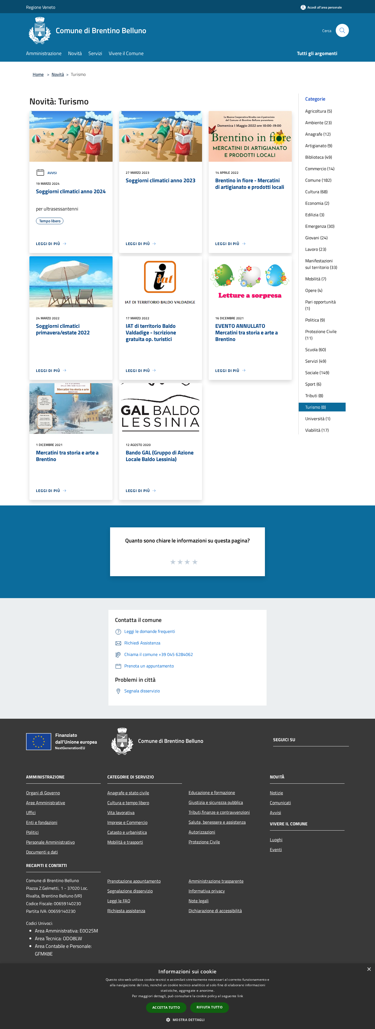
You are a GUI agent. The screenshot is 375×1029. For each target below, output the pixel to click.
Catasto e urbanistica (127, 832)
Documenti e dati (42, 852)
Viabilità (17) (317, 430)
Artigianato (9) (318, 145)
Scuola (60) (315, 349)
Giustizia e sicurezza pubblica (216, 802)
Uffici (31, 812)
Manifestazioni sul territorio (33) (321, 264)
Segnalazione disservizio (130, 891)
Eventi (276, 849)
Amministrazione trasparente (216, 881)
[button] (187, 1019)
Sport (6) (313, 384)
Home (38, 74)
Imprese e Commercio (127, 822)
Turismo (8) (315, 407)
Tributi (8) (314, 395)
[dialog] (187, 996)
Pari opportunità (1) (320, 305)
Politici (32, 832)
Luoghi (276, 839)
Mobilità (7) (315, 278)
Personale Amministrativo (50, 842)
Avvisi (52, 172)
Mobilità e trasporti (125, 842)
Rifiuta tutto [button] (210, 1007)
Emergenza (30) (319, 226)
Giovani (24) (316, 237)
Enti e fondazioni (41, 822)
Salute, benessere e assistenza (217, 822)
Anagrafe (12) (318, 134)
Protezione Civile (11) (321, 334)
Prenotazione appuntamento (134, 881)
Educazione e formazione (212, 792)
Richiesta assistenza (126, 910)
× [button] (369, 969)
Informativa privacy (207, 891)
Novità (58, 74)
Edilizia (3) (314, 214)
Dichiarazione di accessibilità (215, 910)
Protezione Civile (204, 841)
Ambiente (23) (318, 122)
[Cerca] (342, 30)
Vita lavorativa (121, 812)
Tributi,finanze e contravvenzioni (219, 812)
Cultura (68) (316, 191)
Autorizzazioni (202, 832)
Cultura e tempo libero (128, 802)
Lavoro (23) (315, 249)
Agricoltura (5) (318, 111)
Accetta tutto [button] (166, 1007)
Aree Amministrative (45, 802)
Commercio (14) (319, 168)
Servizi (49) (315, 361)
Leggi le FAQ (118, 900)
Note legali (199, 900)
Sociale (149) (317, 372)
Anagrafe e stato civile (128, 792)
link (240, 996)
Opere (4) (313, 290)
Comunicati (280, 802)
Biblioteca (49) (318, 157)
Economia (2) (317, 203)
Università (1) (317, 418)
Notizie (276, 792)
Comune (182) (318, 180)
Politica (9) (315, 320)
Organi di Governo (43, 792)
